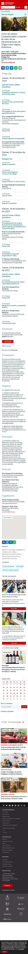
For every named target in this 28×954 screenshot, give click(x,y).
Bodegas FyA (21, 550)
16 (24, 690)
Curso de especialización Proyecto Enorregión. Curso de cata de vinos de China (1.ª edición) (13, 669)
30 (24, 696)
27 (14, 696)
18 (7, 693)
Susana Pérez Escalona (9, 558)
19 (10, 693)
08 (20, 687)
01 (20, 684)
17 (3, 693)
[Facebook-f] (3, 805)
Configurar (21, 949)
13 (14, 690)
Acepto (4, 951)
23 (24, 693)
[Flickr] (12, 805)
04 (7, 687)
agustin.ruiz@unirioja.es (8, 512)
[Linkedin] (18, 805)
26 (10, 696)
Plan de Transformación (10, 570)
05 (10, 687)
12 (10, 690)
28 (17, 696)
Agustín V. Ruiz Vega (8, 550)
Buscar (24, 706)
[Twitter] (6, 805)
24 (3, 696)
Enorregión (19, 566)
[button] (26, 3)
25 (7, 696)
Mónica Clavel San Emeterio (11, 556)
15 (20, 690)
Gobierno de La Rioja (9, 552)
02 (24, 684)
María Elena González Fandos (11, 554)
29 (20, 696)
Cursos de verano (8, 566)
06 (14, 687)
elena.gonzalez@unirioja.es (9, 503)
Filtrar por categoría (7, 14)
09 (24, 687)
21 (17, 693)
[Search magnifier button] (25, 7)
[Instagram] (21, 805)
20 (14, 693)
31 (3, 699)
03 (3, 687)
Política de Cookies (9, 947)
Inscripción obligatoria (8, 62)
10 (3, 690)
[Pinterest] (15, 805)
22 (20, 693)
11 (7, 690)
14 (17, 690)
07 (17, 687)
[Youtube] (9, 805)
